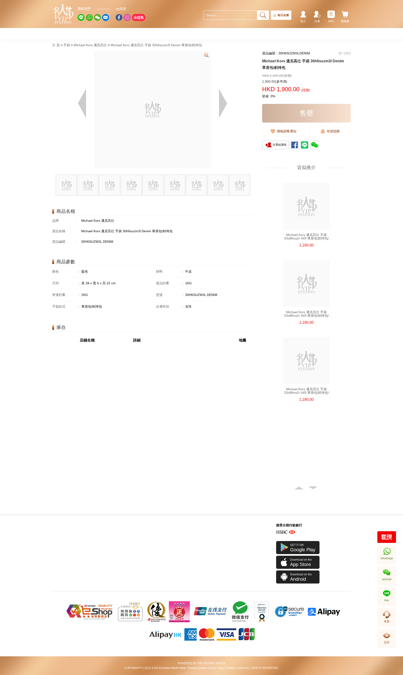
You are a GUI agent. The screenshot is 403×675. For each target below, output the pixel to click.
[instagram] (127, 17)
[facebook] (118, 17)
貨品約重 (170, 283)
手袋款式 (66, 306)
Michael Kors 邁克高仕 (90, 45)
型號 (170, 295)
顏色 (66, 271)
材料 (170, 271)
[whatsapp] (89, 17)
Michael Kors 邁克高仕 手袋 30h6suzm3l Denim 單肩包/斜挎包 (156, 45)
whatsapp (387, 558)
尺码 (66, 283)
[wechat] (97, 17)
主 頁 (56, 45)
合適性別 (170, 306)
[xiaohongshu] (138, 17)
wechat (386, 579)
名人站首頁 (63, 14)
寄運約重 (66, 295)
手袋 (66, 45)
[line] (81, 17)
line (386, 600)
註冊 (317, 21)
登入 (303, 21)
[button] (299, 488)
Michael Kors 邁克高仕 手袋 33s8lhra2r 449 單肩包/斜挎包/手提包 (306, 236)
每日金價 (283, 15)
